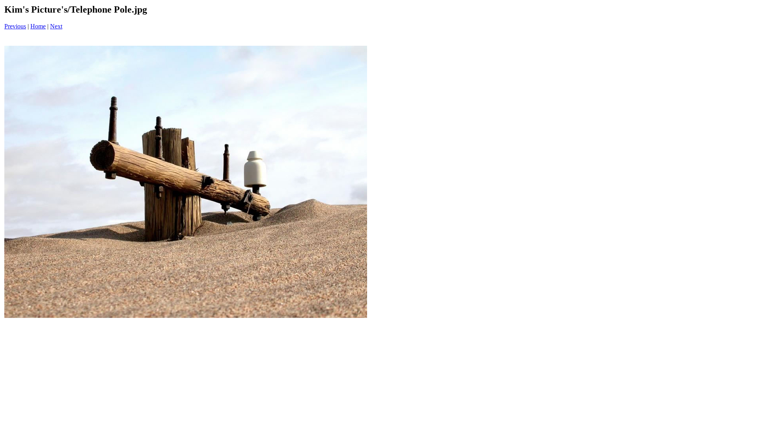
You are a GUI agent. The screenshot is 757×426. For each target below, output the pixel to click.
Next (56, 26)
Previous (15, 26)
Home (38, 26)
